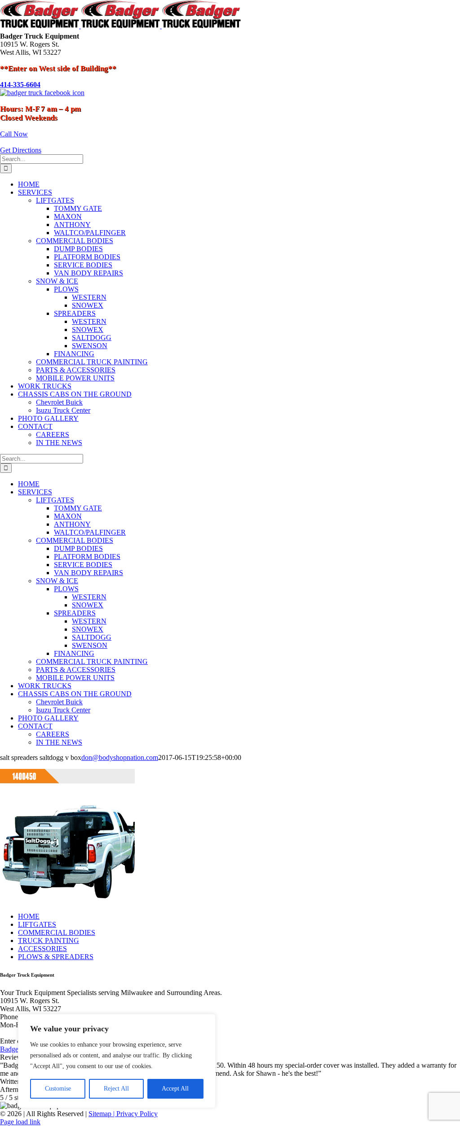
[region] (117, 1061)
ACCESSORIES (42, 948)
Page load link (20, 1122)
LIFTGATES (37, 924)
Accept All (175, 1088)
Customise (58, 1088)
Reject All (116, 1088)
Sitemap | (102, 1113)
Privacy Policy (137, 1113)
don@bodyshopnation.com (119, 757)
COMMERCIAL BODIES (56, 932)
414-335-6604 (20, 84)
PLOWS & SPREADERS (55, 956)
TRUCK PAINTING (48, 940)
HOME (29, 916)
